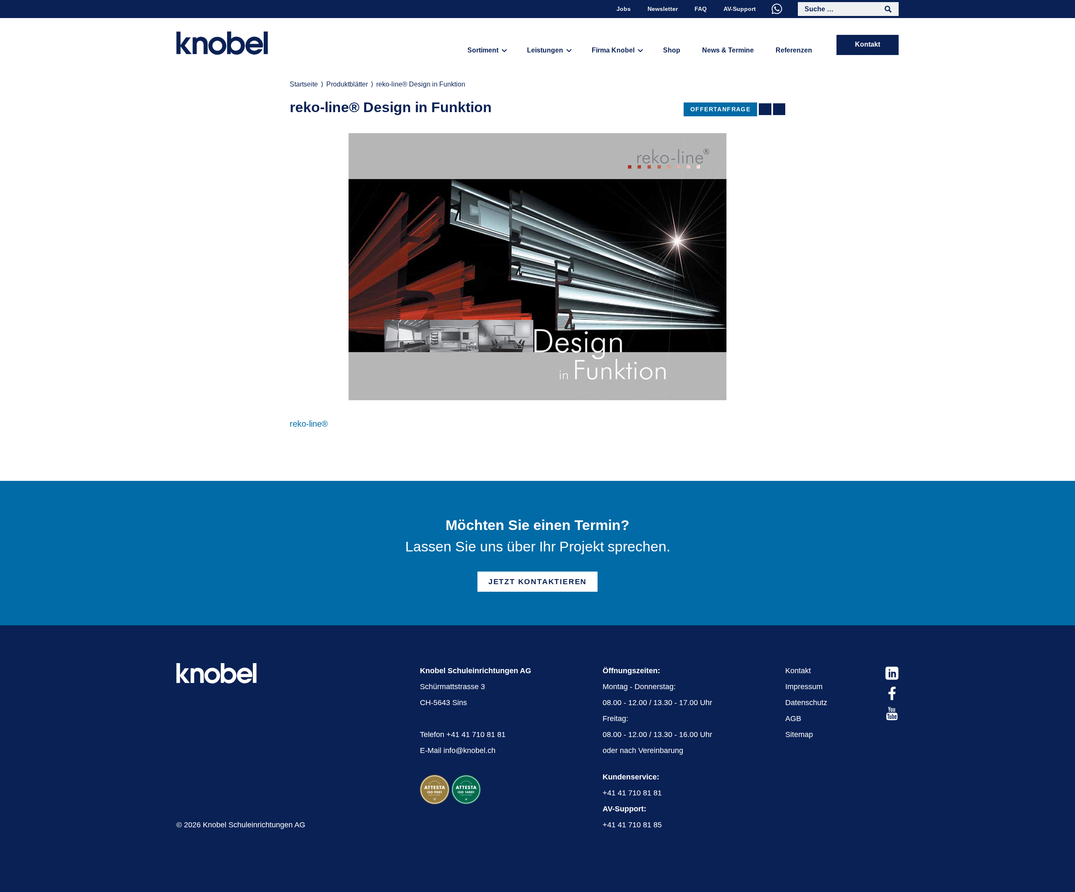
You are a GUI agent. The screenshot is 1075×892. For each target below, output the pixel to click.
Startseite (304, 84)
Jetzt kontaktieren (537, 581)
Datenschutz (806, 702)
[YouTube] (892, 713)
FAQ (701, 8)
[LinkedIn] (892, 673)
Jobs (623, 8)
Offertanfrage (720, 109)
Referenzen (794, 50)
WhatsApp (777, 9)
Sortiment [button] (482, 50)
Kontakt (867, 44)
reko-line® (309, 423)
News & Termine (728, 50)
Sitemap (799, 734)
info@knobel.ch (469, 750)
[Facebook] (892, 693)
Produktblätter (347, 84)
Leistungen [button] (545, 50)
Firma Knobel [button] (613, 50)
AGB (793, 718)
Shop (671, 50)
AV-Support (740, 8)
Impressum (804, 686)
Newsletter (663, 8)
